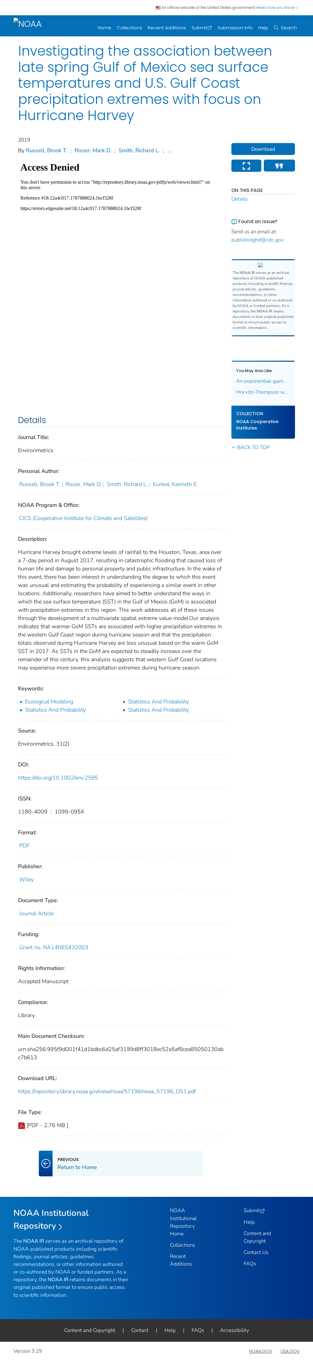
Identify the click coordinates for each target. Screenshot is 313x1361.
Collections (129, 27)
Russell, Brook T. (46, 150)
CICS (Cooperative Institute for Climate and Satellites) (83, 518)
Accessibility (234, 1330)
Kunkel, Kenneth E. (175, 484)
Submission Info (235, 27)
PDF (24, 845)
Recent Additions (167, 27)
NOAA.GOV (260, 1351)
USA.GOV (290, 1351)
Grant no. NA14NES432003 (53, 947)
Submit (200, 27)
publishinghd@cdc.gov (257, 239)
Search (289, 27)
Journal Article (36, 913)
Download (263, 149)
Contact (140, 1330)
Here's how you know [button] (275, 7)
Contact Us (256, 1252)
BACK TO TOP (253, 447)
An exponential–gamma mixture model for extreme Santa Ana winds (263, 381)
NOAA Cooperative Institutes (257, 425)
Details (239, 198)
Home (104, 27)
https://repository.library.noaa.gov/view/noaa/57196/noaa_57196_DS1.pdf (107, 1091)
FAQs (250, 1263)
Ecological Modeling (49, 701)
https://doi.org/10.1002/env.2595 (58, 777)
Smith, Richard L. (139, 150)
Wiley (26, 879)
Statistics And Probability (158, 701)
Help (263, 27)
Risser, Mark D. (93, 150)
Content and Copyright (89, 1330)
